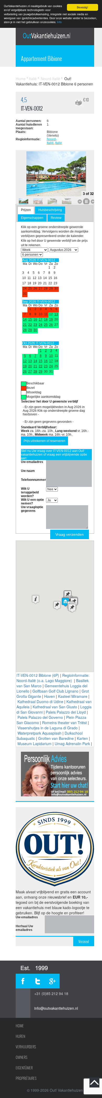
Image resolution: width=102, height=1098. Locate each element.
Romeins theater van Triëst (64, 722)
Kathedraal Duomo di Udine (40, 701)
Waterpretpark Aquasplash (39, 733)
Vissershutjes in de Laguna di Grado (48, 727)
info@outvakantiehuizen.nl (56, 1008)
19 (51, 319)
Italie (58, 143)
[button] (35, 599)
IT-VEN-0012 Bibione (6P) (37, 675)
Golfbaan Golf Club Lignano (55, 691)
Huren (20, 1036)
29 (30, 330)
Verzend (83, 941)
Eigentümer (24, 1067)
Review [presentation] (56, 218)
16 (35, 319)
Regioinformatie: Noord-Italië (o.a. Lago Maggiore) (52, 678)
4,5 (24, 100)
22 (30, 325)
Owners (21, 1057)
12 (25, 361)
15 (30, 319)
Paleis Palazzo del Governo (40, 717)
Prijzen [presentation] (26, 210)
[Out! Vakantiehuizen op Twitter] (37, 981)
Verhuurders (26, 1046)
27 (30, 371)
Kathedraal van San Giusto (55, 706)
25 (46, 325)
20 (30, 366)
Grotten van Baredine (56, 738)
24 (40, 325)
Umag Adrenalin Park (72, 743)
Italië (33, 78)
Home (21, 78)
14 (25, 319)
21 (25, 325)
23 (35, 325)
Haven (49, 696)
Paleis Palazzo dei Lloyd (66, 712)
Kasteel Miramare (72, 696)
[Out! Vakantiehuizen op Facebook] (23, 981)
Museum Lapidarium (35, 743)
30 (35, 330)
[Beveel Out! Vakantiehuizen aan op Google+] (52, 981)
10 (51, 356)
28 (25, 330)
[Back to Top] (94, 1082)
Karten (82, 738)
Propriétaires (26, 1078)
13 (56, 314)
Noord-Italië (50, 78)
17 (40, 319)
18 (46, 319)
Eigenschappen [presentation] (32, 218)
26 (51, 325)
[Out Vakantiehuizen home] (46, 35)
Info (59, 22)
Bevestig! (82, 7)
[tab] (26, 210)
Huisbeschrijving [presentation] (50, 210)
